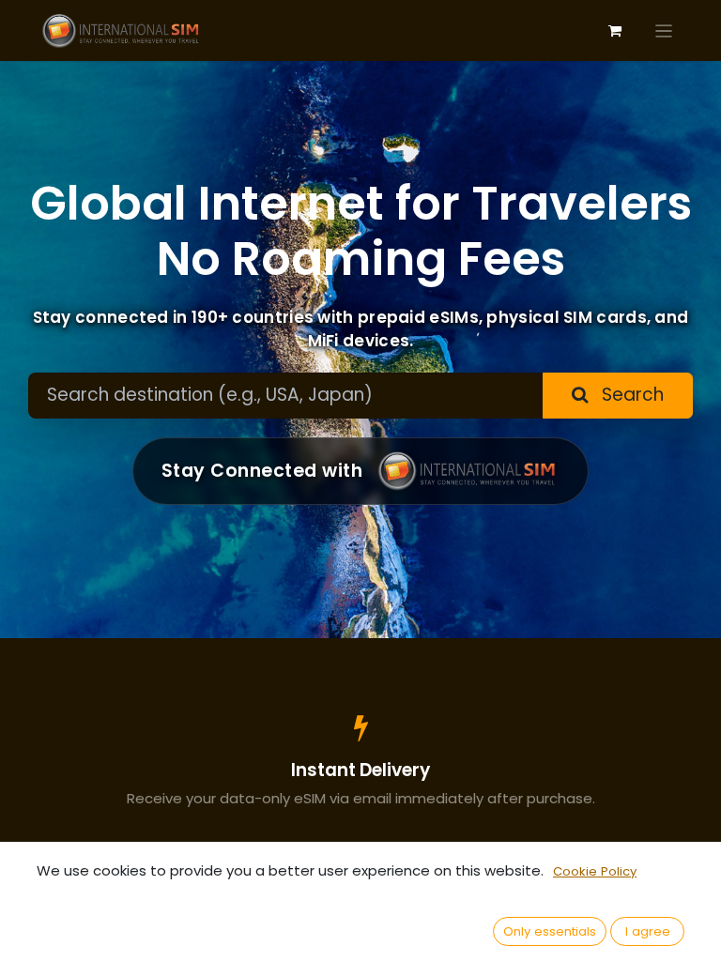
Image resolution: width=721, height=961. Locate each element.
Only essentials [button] (549, 931)
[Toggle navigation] (664, 30)
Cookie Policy (595, 871)
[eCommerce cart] (615, 31)
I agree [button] (647, 931)
